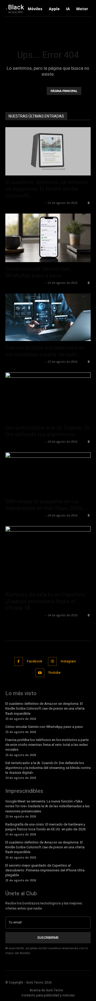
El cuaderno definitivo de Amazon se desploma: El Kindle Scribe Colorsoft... (46, 189)
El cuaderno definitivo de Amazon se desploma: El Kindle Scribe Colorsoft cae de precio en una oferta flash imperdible (45, 708)
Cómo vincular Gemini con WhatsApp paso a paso (37, 272)
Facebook (34, 661)
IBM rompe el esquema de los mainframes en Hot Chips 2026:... (46, 504)
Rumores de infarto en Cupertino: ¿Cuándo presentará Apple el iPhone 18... (46, 601)
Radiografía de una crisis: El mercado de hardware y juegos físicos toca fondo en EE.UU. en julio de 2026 (45, 827)
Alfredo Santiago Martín (24, 203)
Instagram (68, 661)
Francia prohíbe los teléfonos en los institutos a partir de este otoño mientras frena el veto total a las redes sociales (47, 744)
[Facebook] (18, 661)
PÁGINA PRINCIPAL (64, 91)
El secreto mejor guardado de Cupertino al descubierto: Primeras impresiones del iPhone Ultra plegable (45, 870)
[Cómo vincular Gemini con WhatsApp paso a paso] (48, 238)
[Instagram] (52, 661)
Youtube (54, 672)
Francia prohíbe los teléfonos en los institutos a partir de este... (45, 351)
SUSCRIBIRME (48, 937)
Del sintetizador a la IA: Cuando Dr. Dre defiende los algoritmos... (48, 431)
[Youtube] (39, 673)
